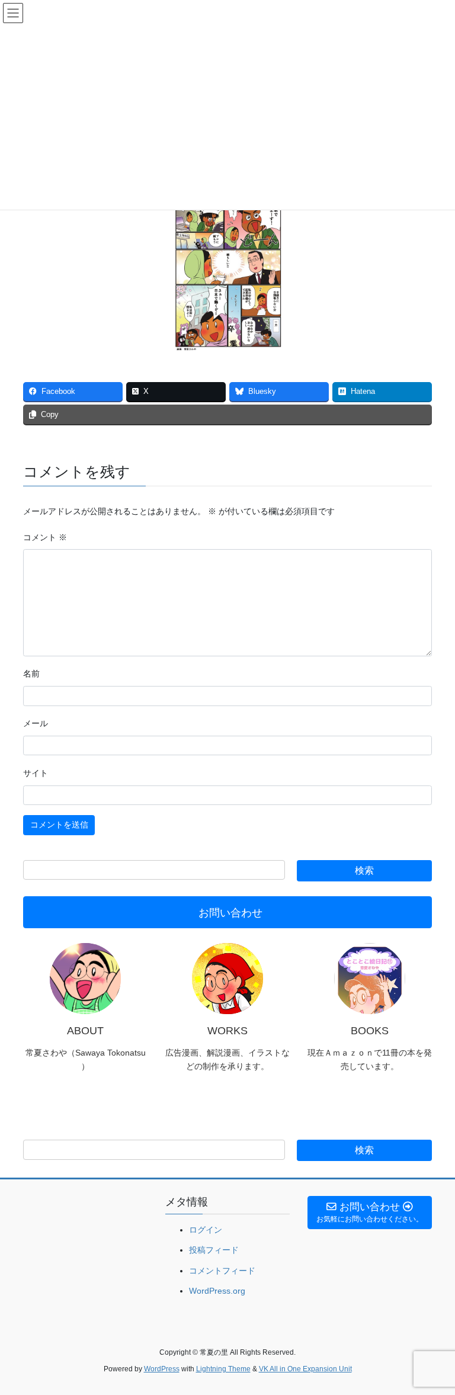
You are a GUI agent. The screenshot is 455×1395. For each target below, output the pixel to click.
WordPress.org (217, 1290)
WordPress (162, 1369)
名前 (31, 673)
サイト (35, 773)
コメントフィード (222, 1270)
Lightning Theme (223, 1369)
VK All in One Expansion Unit (305, 1369)
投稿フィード (214, 1250)
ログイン (205, 1229)
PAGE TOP (433, 1342)
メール (35, 723)
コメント (45, 537)
